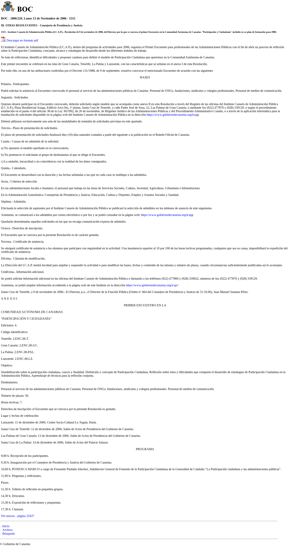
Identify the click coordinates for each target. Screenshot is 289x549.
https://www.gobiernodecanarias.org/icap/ (152, 285)
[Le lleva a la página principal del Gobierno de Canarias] (8, 7)
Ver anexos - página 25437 (17, 516)
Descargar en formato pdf (22, 40)
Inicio (5, 526)
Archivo (7, 530)
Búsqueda (8, 533)
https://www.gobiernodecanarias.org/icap (172, 114)
